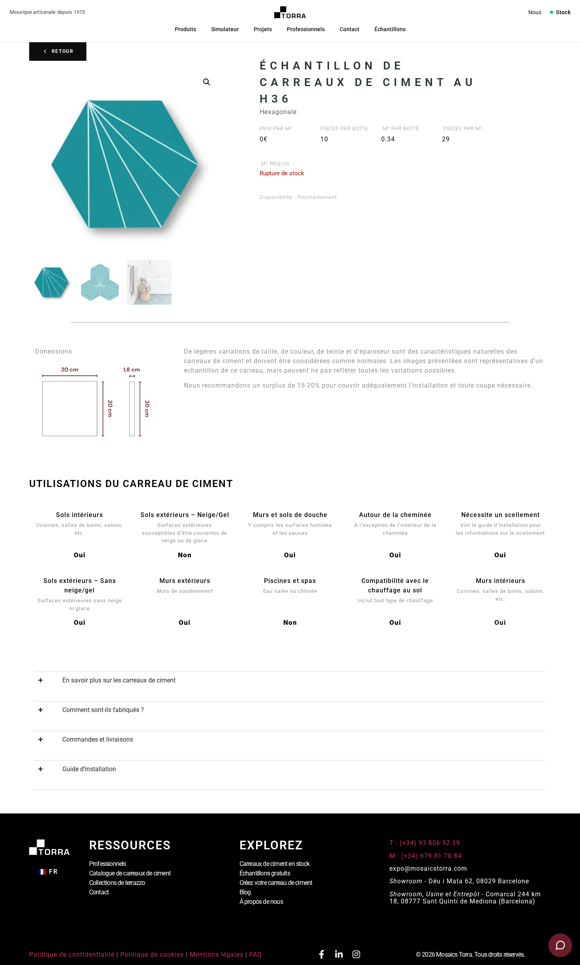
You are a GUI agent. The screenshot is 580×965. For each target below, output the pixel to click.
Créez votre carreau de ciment (275, 882)
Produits (185, 29)
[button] (207, 82)
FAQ (255, 954)
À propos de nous (261, 901)
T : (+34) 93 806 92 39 (425, 843)
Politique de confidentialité (71, 954)
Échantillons (390, 29)
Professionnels (306, 29)
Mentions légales (216, 954)
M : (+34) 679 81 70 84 (425, 856)
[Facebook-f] (321, 954)
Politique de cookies (152, 954)
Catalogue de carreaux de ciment (129, 873)
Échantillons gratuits (264, 873)
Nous (534, 12)
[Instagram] (356, 954)
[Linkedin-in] (339, 954)
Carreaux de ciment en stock (274, 864)
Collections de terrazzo (117, 882)
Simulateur (225, 29)
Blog (245, 892)
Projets (263, 29)
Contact (349, 29)
